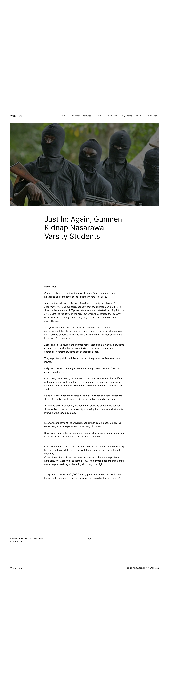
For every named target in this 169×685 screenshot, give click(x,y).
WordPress (153, 568)
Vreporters (16, 116)
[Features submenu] (68, 115)
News (40, 538)
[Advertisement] (84, 17)
